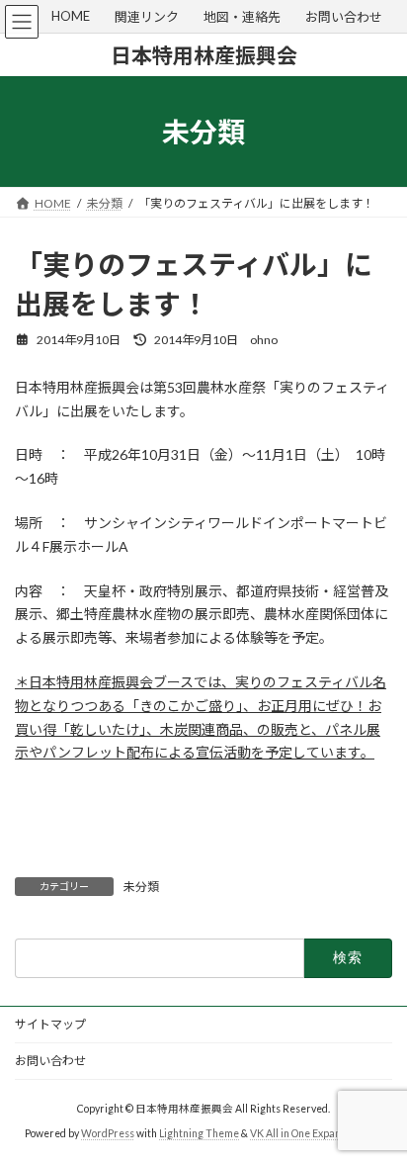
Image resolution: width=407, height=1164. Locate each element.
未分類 (141, 886)
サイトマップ (50, 1024)
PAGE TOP (378, 1108)
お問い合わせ (343, 17)
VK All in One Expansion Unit (316, 1133)
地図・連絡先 (242, 17)
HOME (70, 16)
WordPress (107, 1133)
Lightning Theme (199, 1133)
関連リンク (147, 17)
